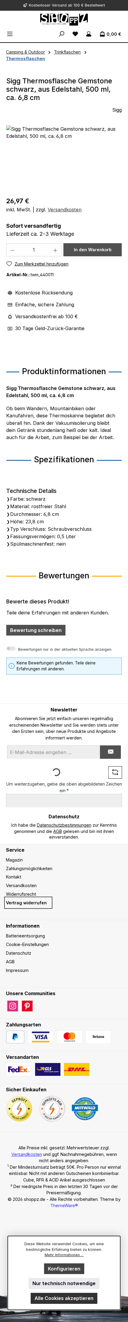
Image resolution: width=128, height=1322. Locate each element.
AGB (57, 831)
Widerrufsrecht (21, 894)
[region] (64, 158)
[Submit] (110, 752)
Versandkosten (65, 210)
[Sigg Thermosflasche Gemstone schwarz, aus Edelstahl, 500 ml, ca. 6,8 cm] (64, 158)
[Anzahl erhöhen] (55, 249)
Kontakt (13, 876)
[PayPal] (15, 1037)
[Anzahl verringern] (12, 249)
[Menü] (10, 34)
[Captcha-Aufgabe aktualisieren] (115, 772)
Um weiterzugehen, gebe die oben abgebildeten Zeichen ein (64, 787)
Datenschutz (18, 953)
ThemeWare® (64, 1205)
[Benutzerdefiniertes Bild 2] (69, 1037)
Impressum (17, 970)
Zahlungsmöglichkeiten (29, 868)
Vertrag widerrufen (26, 902)
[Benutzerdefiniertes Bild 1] (41, 1037)
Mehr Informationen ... (64, 1255)
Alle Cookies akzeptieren (64, 1298)
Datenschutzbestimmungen (64, 825)
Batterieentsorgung (25, 935)
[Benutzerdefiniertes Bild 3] (98, 1037)
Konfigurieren (64, 1269)
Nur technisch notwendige (64, 1283)
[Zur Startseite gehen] (64, 20)
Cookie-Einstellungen (27, 944)
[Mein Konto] (89, 34)
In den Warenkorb (93, 249)
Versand (59, 5)
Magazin (14, 859)
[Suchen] (61, 34)
